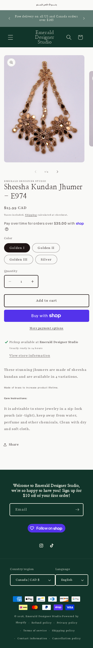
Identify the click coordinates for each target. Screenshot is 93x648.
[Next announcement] (84, 18)
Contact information (32, 638)
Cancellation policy (66, 638)
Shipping (31, 214)
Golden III (19, 259)
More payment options (46, 328)
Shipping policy (63, 630)
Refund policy (41, 622)
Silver (46, 259)
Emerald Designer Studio (44, 616)
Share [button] (14, 444)
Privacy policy (67, 622)
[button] (10, 37)
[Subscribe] (77, 509)
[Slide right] (57, 171)
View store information (29, 355)
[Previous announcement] (9, 18)
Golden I (17, 248)
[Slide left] (35, 171)
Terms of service (35, 630)
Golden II (46, 248)
